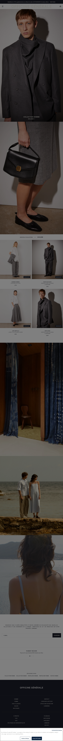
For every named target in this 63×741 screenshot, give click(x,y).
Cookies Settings (25, 738)
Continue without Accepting (57, 730)
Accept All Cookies (37, 738)
